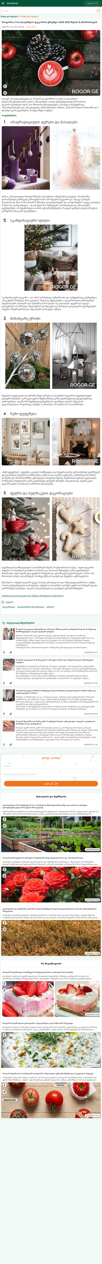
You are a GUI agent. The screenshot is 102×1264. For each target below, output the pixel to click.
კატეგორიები (92, 3)
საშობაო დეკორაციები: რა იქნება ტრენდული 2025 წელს (33, 595)
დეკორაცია (8, 606)
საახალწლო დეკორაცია (30, 606)
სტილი (50, 606)
